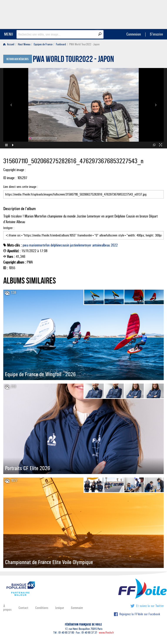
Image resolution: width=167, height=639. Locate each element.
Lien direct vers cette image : (20, 187)
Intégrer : (8, 228)
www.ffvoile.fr (106, 632)
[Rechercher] (100, 34)
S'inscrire (156, 34)
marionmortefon (39, 245)
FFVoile (136, 13)
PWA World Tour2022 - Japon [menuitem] (84, 44)
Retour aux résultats (17, 59)
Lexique (59, 608)
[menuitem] (9, 44)
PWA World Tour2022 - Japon (73, 60)
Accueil (10, 44)
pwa (25, 245)
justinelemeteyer (80, 245)
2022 (114, 245)
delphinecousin (59, 245)
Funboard (61, 44)
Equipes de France (43, 44)
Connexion (133, 34)
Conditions (41, 608)
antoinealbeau (101, 245)
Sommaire (77, 608)
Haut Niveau (24, 44)
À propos (7, 608)
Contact (23, 608)
